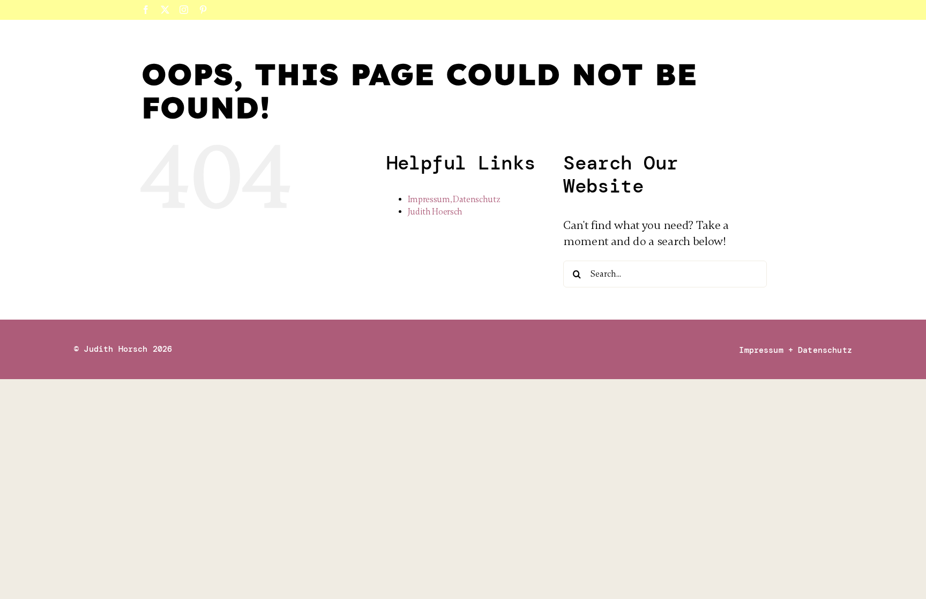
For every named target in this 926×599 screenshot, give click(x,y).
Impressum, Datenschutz (454, 199)
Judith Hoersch (435, 211)
